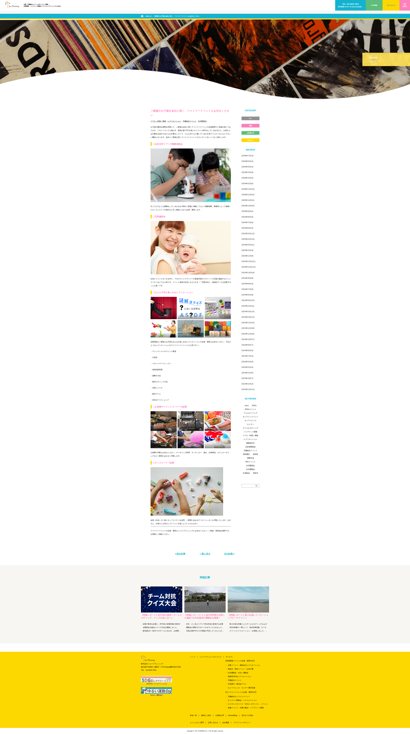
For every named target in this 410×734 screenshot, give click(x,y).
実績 (250, 126)
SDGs (254, 405)
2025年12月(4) (248, 195)
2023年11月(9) (248, 334)
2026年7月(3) (247, 156)
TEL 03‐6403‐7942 (148, 670)
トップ (192, 657)
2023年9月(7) (247, 345)
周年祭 (255, 454)
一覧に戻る (205, 553)
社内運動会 (250, 469)
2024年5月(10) (248, 300)
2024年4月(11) (248, 306)
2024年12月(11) (249, 261)
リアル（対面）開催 (158, 121)
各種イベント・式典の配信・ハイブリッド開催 (246, 708)
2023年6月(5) (247, 362)
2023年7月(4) (247, 356)
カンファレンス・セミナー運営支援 (241, 688)
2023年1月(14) (248, 389)
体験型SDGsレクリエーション (239, 676)
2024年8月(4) (247, 284)
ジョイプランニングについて (210, 657)
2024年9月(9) (247, 278)
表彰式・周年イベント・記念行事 (240, 669)
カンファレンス (250, 420)
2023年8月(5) (247, 350)
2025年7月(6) (247, 222)
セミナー (250, 424)
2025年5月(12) (248, 233)
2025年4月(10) (248, 239)
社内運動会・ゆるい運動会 (238, 673)
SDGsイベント (250, 409)
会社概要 (225, 722)
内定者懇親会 (250, 447)
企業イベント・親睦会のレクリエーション (244, 665)
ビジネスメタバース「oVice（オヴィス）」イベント (248, 704)
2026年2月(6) (247, 183)
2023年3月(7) (247, 378)
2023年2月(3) (247, 384)
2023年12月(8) (248, 328)
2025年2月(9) (247, 250)
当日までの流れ (247, 715)
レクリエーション (174, 121)
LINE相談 (374, 5)
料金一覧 (193, 715)
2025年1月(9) (247, 256)
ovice (247, 405)
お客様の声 (250, 133)
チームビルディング (250, 428)
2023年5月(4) (247, 367)
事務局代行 (250, 443)
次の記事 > (229, 553)
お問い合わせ (391, 5)
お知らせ (250, 140)
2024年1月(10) (248, 323)
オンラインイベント (250, 417)
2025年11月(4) (248, 200)
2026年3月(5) (247, 178)
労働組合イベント (189, 121)
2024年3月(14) (248, 311)
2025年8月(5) (247, 217)
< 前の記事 (180, 553)
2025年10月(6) (248, 206)
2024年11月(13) (249, 267)
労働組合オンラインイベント (239, 696)
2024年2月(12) (248, 317)
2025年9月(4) (247, 211)
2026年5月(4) (247, 167)
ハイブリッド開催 (250, 432)
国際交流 (250, 458)
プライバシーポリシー (241, 722)
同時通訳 (246, 454)
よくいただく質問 (197, 722)
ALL (250, 118)
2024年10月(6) (248, 273)
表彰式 (255, 473)
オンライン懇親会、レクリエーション (242, 700)
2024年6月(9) (247, 295)
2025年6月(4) (247, 228)
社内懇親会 (202, 121)
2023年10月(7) (248, 339)
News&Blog (232, 715)
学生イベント (250, 462)
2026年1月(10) (248, 189)
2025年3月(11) (248, 245)
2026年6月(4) (247, 161)
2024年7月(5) (247, 289)
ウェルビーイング (250, 413)
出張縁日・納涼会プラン (237, 684)
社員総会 (246, 473)
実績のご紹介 (206, 715)
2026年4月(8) (247, 172)
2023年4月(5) (247, 373)
